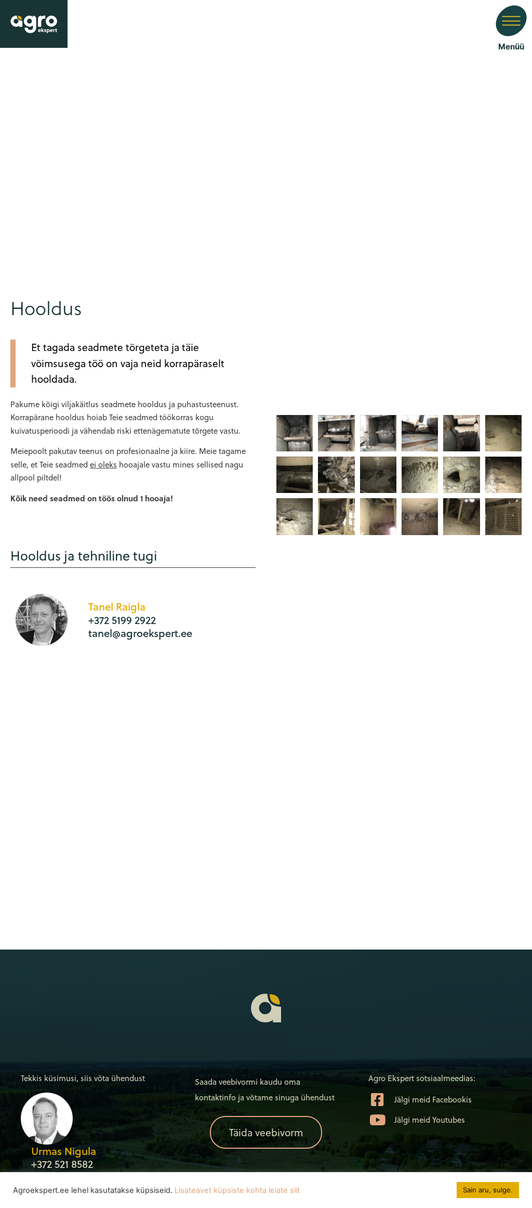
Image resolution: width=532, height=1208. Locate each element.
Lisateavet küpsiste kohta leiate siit (237, 1190)
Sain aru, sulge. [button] (488, 1190)
